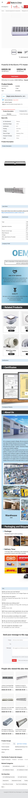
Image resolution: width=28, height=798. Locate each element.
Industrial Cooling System (18, 766)
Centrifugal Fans (5, 749)
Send (14, 660)
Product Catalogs (22, 743)
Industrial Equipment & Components (13, 10)
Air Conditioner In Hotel (22, 770)
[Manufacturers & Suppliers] (14, 2)
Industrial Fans (18, 749)
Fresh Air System (5, 746)
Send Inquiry (14, 76)
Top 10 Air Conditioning (21, 784)
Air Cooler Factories (22, 777)
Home (2, 10)
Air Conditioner (6, 766)
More (2, 787)
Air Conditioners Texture (8, 770)
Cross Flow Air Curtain (8, 784)
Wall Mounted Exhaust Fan (21, 746)
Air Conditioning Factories (9, 777)
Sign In (3, 104)
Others (3, 752)
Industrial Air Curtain (16, 780)
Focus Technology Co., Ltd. (18, 792)
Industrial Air (6, 780)
